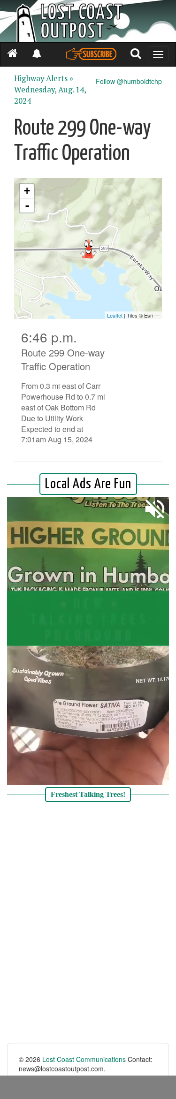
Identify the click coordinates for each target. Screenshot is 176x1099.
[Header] (88, 21)
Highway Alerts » (43, 78)
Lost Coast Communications (84, 1059)
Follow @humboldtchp (129, 81)
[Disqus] (88, 923)
